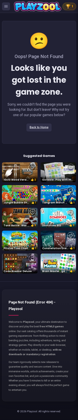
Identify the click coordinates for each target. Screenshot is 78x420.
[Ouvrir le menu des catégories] (6, 6)
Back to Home (39, 127)
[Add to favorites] (32, 167)
